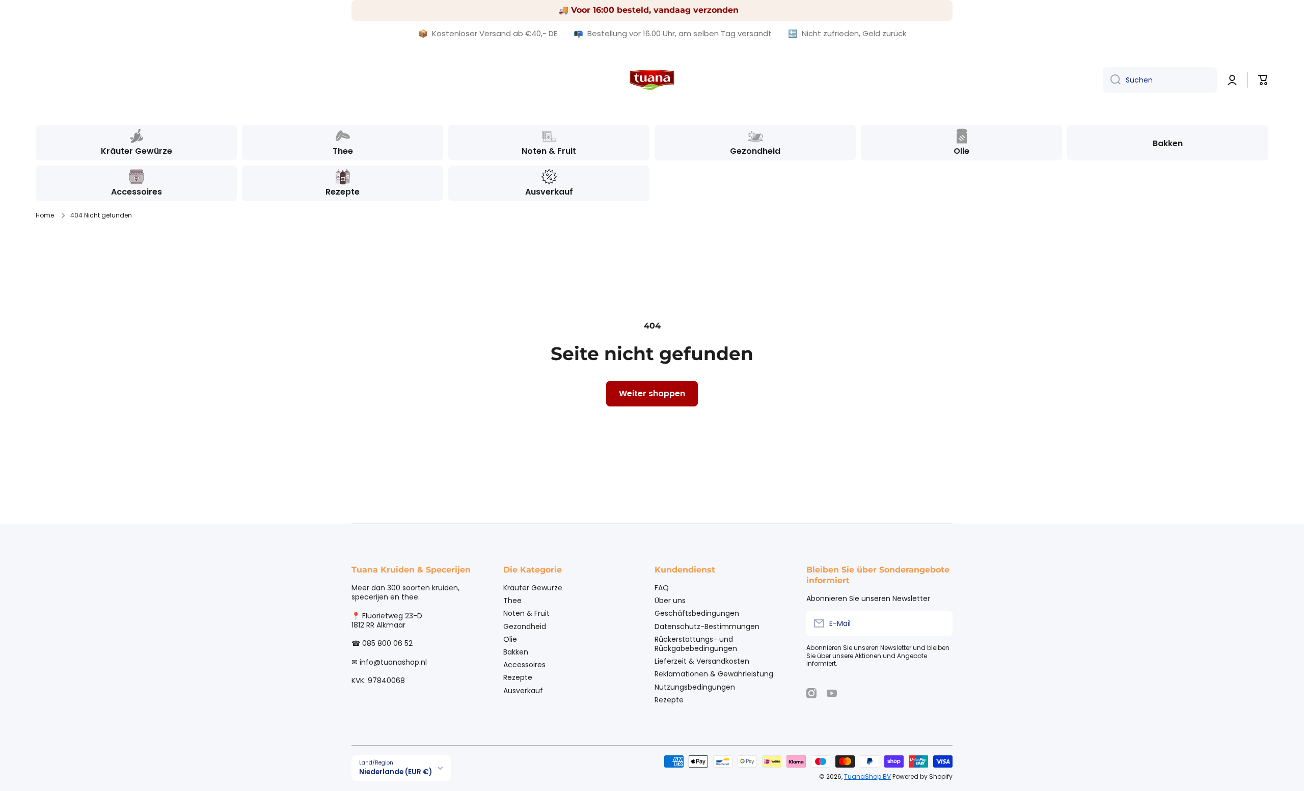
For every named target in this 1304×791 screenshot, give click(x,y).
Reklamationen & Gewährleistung (714, 673)
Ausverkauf (523, 690)
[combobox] (1160, 80)
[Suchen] (1112, 80)
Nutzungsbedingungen (695, 687)
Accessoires (524, 664)
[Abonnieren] (940, 623)
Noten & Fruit (526, 613)
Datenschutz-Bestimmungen (707, 626)
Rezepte (517, 677)
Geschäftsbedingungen (697, 613)
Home (45, 215)
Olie (510, 639)
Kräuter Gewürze (532, 587)
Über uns (670, 600)
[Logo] (652, 80)
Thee (512, 600)
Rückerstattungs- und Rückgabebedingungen (696, 643)
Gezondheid (524, 626)
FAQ (662, 587)
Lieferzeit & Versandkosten (702, 661)
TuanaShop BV (867, 776)
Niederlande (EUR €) (395, 772)
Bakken (515, 652)
